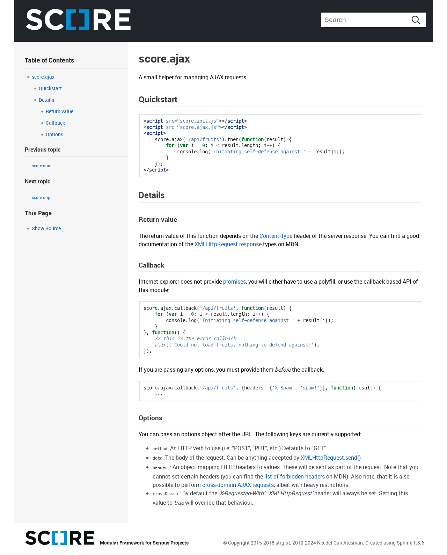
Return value (59, 111)
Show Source (46, 228)
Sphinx (404, 542)
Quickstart (50, 88)
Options (54, 134)
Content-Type (275, 236)
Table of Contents (49, 60)
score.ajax (43, 76)
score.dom (41, 165)
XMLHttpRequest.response (228, 244)
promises (234, 281)
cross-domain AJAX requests (238, 485)
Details (46, 99)
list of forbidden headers (294, 476)
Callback (55, 122)
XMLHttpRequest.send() (331, 457)
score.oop (41, 197)
